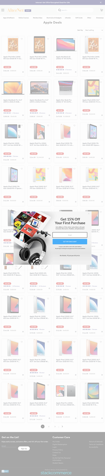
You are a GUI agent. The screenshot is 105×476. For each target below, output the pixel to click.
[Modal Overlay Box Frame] (53, 238)
